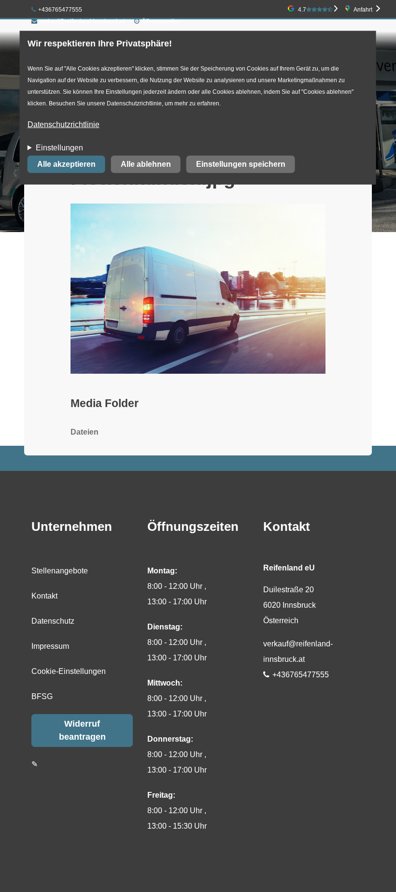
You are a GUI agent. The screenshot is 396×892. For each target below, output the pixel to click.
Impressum (50, 646)
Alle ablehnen (146, 164)
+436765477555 (60, 9)
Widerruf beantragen (82, 730)
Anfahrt (363, 9)
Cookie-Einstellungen (68, 671)
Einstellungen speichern (240, 164)
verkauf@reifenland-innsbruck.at (82, 21)
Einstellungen (59, 148)
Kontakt (44, 596)
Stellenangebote (59, 571)
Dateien (85, 432)
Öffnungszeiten (161, 21)
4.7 (302, 9)
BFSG (42, 696)
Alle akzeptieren (66, 164)
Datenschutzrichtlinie (63, 124)
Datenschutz (52, 621)
